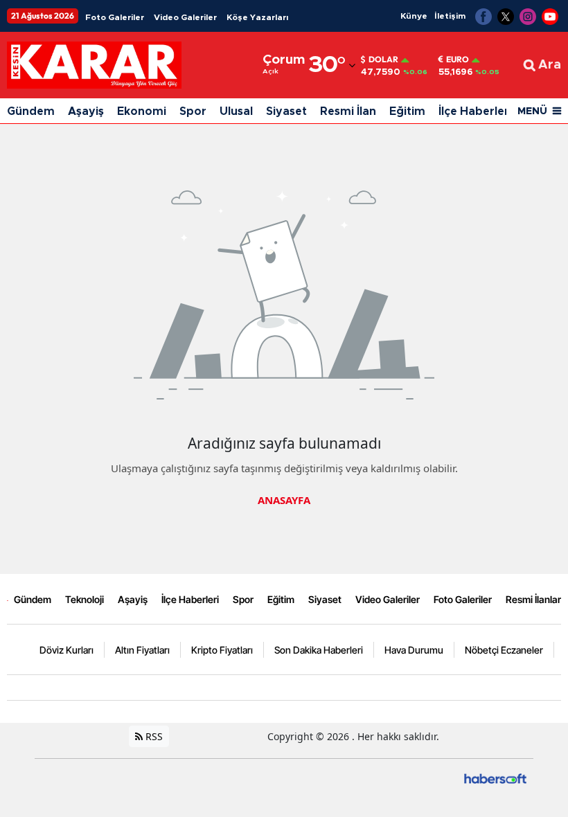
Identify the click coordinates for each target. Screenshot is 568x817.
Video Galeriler (185, 17)
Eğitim (407, 111)
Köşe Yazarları (257, 17)
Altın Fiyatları (142, 650)
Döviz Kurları (66, 650)
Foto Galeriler (114, 17)
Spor (192, 111)
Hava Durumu (413, 650)
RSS (153, 736)
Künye (413, 16)
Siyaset (286, 111)
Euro (457, 59)
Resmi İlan (348, 111)
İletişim (449, 16)
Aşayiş (86, 111)
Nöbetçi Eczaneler (504, 650)
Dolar (383, 59)
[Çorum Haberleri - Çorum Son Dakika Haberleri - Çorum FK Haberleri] (7, 599)
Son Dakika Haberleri (318, 650)
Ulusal (236, 111)
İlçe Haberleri (475, 111)
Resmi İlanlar (533, 599)
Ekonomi (141, 111)
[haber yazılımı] (495, 777)
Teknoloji (84, 599)
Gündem (31, 111)
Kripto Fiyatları (222, 650)
